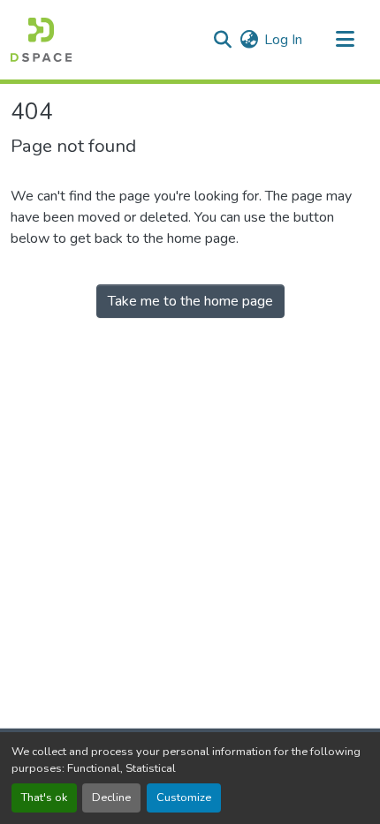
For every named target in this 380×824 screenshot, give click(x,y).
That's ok (44, 797)
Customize (183, 797)
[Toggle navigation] (344, 40)
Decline (111, 797)
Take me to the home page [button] (190, 301)
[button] (41, 40)
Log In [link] (283, 39)
